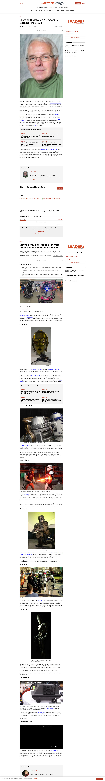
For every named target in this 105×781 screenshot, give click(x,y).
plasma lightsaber (26, 494)
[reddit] (43, 30)
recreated (53, 750)
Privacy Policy (35, 778)
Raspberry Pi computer (53, 369)
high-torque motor (41, 712)
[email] (45, 30)
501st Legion (40, 600)
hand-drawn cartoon (24, 315)
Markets (40, 10)
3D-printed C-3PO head (36, 369)
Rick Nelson (22, 26)
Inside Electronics (70, 10)
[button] (20, 3)
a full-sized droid (53, 665)
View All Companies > (75, 37)
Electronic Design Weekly (50, 10)
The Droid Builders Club (25, 445)
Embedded (22, 241)
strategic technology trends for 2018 (48, 149)
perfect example (50, 708)
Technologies (34, 10)
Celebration (29, 317)
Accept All (99, 778)
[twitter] (41, 30)
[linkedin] (39, 30)
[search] (22, 3)
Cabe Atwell (22, 255)
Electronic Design (34, 255)
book (35, 125)
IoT (20, 16)
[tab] (23, 220)
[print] (62, 30)
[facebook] (37, 30)
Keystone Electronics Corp (71, 31)
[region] (41, 222)
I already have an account (41, 233)
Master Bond (68, 33)
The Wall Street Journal (55, 103)
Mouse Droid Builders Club (53, 717)
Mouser (67, 34)
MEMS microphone (35, 375)
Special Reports (60, 10)
